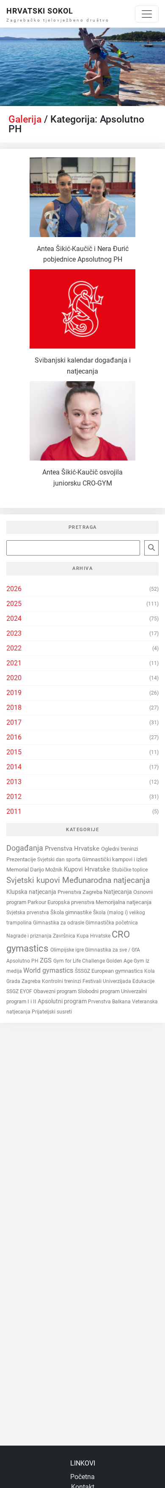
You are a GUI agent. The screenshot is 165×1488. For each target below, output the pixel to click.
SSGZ (13, 991)
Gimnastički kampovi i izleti (114, 859)
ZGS (46, 960)
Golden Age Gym (126, 961)
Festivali (92, 981)
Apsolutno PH (23, 961)
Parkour (37, 902)
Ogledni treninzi (119, 849)
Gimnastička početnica (111, 923)
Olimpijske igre (67, 950)
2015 (14, 752)
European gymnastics (117, 971)
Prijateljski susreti (52, 1012)
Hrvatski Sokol (39, 10)
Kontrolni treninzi (62, 981)
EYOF (26, 991)
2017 (14, 722)
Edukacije (143, 981)
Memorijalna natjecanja (123, 902)
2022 (14, 648)
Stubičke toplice (130, 870)
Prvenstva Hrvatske (73, 848)
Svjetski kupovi (34, 880)
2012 (14, 797)
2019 (14, 693)
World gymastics (49, 970)
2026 (14, 589)
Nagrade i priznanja (29, 936)
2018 (14, 708)
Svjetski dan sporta (59, 860)
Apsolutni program (63, 1001)
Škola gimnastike (71, 912)
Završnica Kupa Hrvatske (82, 935)
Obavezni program (55, 991)
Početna (82, 1477)
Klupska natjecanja (32, 892)
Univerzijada (117, 981)
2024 (14, 618)
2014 (14, 767)
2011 (14, 811)
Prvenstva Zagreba (81, 892)
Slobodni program (99, 991)
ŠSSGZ (83, 971)
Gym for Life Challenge (79, 961)
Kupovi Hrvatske (88, 869)
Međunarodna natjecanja (106, 880)
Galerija (24, 119)
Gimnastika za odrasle (59, 923)
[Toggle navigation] (147, 14)
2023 (14, 633)
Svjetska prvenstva (28, 913)
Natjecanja (118, 891)
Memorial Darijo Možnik (35, 869)
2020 (14, 678)
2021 (14, 663)
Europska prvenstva (71, 902)
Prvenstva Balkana (110, 1002)
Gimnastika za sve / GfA (112, 949)
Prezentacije (21, 859)
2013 (14, 782)
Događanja (25, 847)
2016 (14, 737)
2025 (14, 604)
